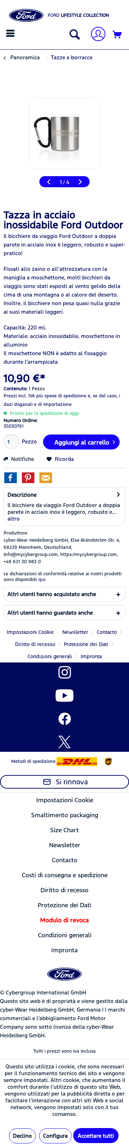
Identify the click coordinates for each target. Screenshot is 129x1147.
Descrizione (22, 494)
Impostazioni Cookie (30, 632)
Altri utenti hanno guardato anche (50, 612)
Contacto (107, 632)
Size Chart (64, 830)
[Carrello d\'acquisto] (117, 35)
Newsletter (75, 632)
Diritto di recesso (35, 644)
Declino (22, 1135)
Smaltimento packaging (64, 815)
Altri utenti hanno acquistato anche (52, 594)
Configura (55, 1135)
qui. (42, 579)
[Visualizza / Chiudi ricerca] (73, 35)
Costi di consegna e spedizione (65, 875)
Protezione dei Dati (86, 644)
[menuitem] (11, 33)
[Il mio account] (95, 35)
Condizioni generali (50, 656)
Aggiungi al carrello (81, 442)
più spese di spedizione (61, 396)
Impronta (91, 656)
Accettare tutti (96, 1135)
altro (14, 518)
